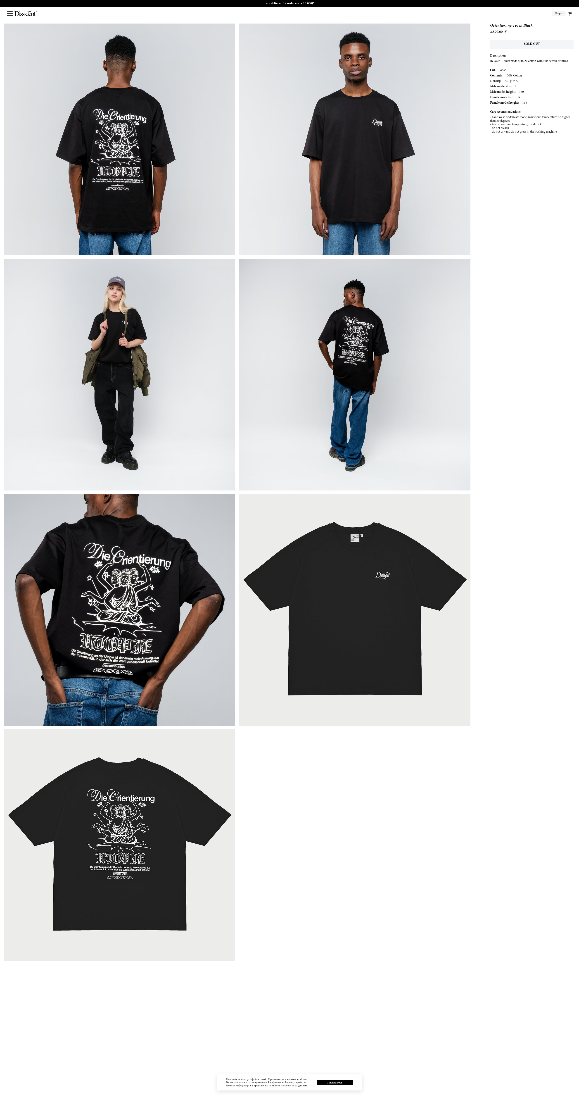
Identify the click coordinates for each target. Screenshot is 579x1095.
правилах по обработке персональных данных (280, 1085)
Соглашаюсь (335, 1082)
